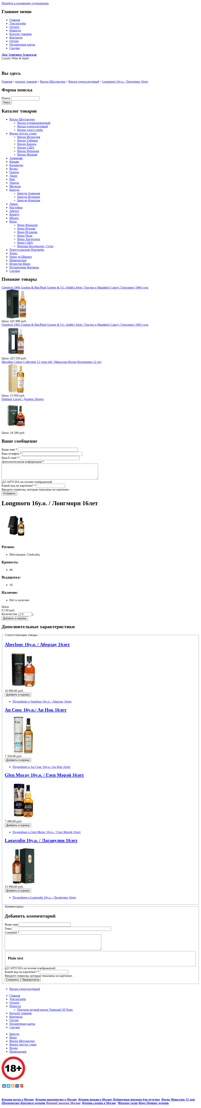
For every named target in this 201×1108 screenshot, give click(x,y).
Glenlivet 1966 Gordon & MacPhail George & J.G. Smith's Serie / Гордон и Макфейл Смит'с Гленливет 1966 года (75, 287)
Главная (14, 20)
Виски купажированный (33, 123)
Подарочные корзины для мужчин (136, 1099)
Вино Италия (26, 228)
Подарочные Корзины (24, 267)
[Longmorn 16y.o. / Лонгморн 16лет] (16, 539)
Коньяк (14, 161)
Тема (8, 928)
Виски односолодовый (84, 81)
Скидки (14, 48)
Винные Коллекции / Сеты (35, 246)
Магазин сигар (128, 1103)
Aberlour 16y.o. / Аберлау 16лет (37, 644)
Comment (12, 932)
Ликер (13, 204)
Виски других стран (23, 133)
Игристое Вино (19, 263)
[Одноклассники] (13, 1086)
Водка (13, 168)
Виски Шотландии (52, 81)
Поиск (6, 98)
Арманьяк (16, 158)
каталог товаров (26, 81)
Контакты (16, 37)
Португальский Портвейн (26, 249)
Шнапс (14, 218)
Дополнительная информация (23, 461)
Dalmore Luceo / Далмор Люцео (23, 399)
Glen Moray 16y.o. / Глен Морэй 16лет (44, 775)
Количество (10, 614)
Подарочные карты (22, 44)
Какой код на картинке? (19, 485)
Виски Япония (27, 154)
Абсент (14, 211)
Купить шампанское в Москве (56, 1099)
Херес (13, 253)
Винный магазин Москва (63, 1103)
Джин (13, 175)
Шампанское (17, 260)
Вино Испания (27, 232)
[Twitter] (8, 1086)
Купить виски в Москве (18, 1099)
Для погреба (17, 23)
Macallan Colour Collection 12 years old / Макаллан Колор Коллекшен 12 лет (51, 362)
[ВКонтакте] (4, 1086)
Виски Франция (28, 151)
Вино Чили (24, 235)
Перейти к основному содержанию (25, 3)
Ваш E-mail (10, 457)
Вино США (25, 242)
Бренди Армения (28, 193)
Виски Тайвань (27, 140)
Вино (13, 221)
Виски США (25, 147)
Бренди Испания (28, 197)
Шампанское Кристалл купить (23, 1103)
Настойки (16, 207)
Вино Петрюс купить (153, 1103)
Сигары (14, 270)
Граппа (14, 172)
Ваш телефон (12, 453)
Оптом (13, 41)
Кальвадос (16, 165)
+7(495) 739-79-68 (13, 65)
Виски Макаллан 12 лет (178, 1099)
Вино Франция (27, 225)
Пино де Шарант (20, 256)
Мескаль (15, 186)
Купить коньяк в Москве (95, 1099)
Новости (15, 30)
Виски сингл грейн (30, 130)
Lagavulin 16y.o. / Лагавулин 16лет (41, 840)
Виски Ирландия (28, 137)
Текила (14, 182)
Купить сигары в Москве (99, 1103)
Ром (12, 179)
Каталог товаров (20, 34)
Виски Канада (26, 144)
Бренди (14, 189)
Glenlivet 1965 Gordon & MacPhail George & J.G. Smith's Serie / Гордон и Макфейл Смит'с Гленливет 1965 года (75, 324)
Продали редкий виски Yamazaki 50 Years (45, 1009)
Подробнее (42, 701)
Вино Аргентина (28, 239)
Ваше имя (9, 449)
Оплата (14, 27)
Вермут (14, 214)
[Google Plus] (21, 1086)
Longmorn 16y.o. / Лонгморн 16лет (125, 81)
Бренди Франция (28, 200)
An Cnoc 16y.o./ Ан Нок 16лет (36, 709)
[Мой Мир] (17, 1086)
